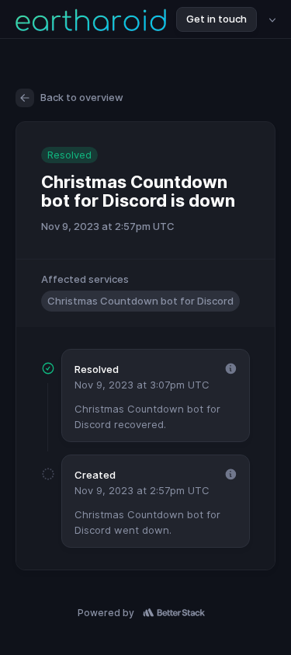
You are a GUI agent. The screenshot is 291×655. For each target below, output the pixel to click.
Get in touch (216, 18)
